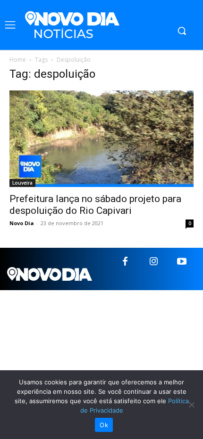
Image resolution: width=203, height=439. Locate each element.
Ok (104, 425)
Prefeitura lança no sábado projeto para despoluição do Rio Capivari (95, 204)
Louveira (22, 182)
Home (17, 60)
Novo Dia (21, 223)
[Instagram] (153, 262)
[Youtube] (182, 262)
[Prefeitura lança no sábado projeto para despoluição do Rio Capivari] (101, 138)
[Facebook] (125, 262)
